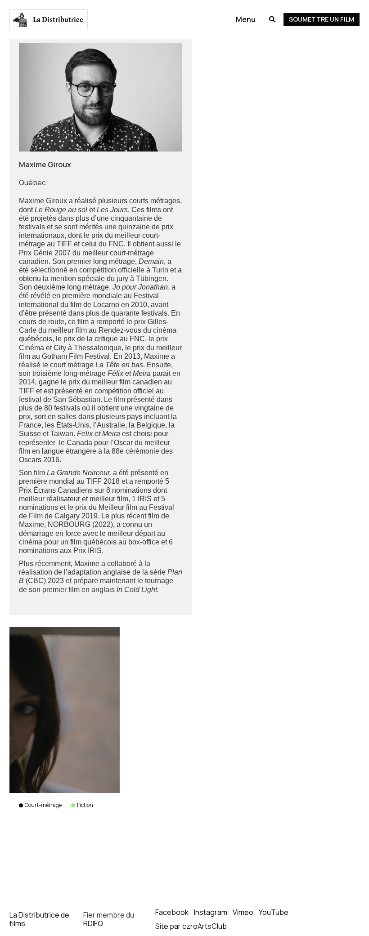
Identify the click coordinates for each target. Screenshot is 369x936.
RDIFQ (93, 923)
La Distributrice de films (39, 919)
